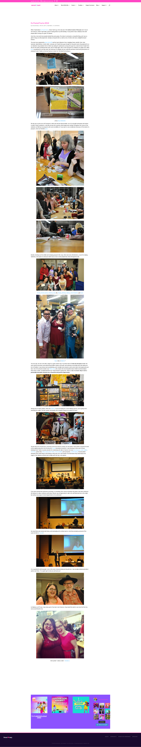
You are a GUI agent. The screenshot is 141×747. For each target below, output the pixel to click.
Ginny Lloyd (45, 451)
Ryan (56, 361)
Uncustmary (8, 737)
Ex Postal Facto (44, 30)
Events (73, 5)
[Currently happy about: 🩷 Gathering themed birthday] (107, 716)
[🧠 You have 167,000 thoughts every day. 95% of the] (107, 705)
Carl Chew (33, 451)
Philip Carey (52, 369)
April (54, 293)
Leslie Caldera (83, 450)
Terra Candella (58, 451)
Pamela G (67, 660)
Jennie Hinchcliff (48, 42)
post (46, 128)
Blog (97, 5)
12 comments (56, 25)
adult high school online (41, 716)
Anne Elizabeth (74, 293)
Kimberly (51, 293)
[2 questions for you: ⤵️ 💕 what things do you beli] (96, 705)
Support (104, 5)
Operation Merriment (124, 736)
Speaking (134, 736)
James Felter (51, 451)
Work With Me (64, 5)
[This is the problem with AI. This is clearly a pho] (101, 705)
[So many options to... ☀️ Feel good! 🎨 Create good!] (96, 711)
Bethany (64, 293)
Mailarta (63, 361)
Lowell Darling (74, 451)
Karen (81, 293)
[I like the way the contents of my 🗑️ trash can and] (96, 716)
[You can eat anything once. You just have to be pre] (101, 716)
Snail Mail (49, 25)
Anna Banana (77, 450)
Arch (32, 49)
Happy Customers (90, 5)
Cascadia (41, 533)
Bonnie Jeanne (44, 293)
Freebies (80, 5)
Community (113, 736)
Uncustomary (35, 25)
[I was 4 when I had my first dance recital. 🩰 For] (101, 711)
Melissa (68, 293)
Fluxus (54, 448)
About (56, 5)
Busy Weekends (62, 120)
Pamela (38, 293)
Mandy (59, 293)
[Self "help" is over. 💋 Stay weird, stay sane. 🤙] (107, 711)
